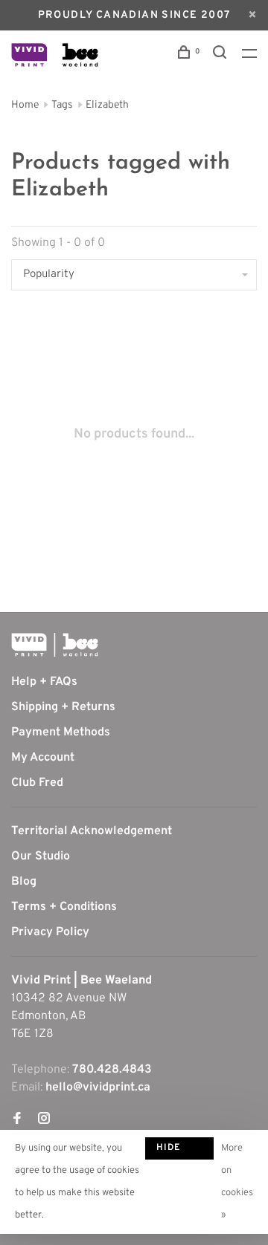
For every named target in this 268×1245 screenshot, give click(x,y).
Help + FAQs (44, 681)
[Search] (222, 55)
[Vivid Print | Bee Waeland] (54, 644)
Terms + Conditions (64, 907)
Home (25, 105)
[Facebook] (17, 1120)
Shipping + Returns (63, 707)
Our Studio (40, 856)
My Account (42, 757)
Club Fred (37, 783)
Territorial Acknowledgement (91, 831)
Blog (23, 881)
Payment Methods (60, 732)
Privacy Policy (50, 932)
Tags (62, 105)
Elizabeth (107, 105)
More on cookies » (237, 1181)
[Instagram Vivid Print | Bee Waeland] (44, 1120)
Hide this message (179, 1151)
